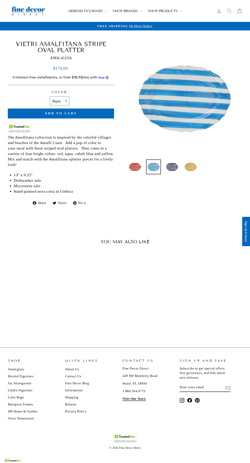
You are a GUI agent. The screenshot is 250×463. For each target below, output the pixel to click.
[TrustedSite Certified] (19, 128)
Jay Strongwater (20, 383)
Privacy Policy (76, 411)
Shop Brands (126, 11)
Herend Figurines (86, 11)
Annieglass (16, 369)
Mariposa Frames (20, 404)
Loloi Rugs (16, 397)
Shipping (71, 397)
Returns (71, 404)
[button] (246, 231)
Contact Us (73, 376)
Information (74, 390)
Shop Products (163, 11)
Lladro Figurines (20, 390)
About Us (72, 369)
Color (59, 92)
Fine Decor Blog (77, 383)
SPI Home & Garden (23, 411)
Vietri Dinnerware (21, 418)
